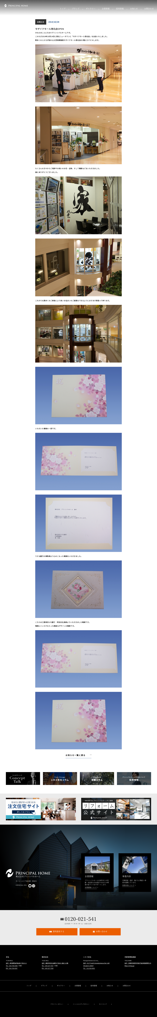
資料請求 (126, 990)
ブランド (75, 9)
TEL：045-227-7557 (48, 966)
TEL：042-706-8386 (12, 966)
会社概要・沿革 (78, 994)
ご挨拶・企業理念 (77, 990)
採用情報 (120, 9)
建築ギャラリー (61, 990)
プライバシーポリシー (56, 1004)
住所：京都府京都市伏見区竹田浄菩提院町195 (138, 963)
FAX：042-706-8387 (12, 968)
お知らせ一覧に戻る (75, 755)
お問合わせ (149, 9)
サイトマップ (103, 1004)
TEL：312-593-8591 (89, 968)
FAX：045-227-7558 (47, 968)
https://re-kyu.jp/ (129, 966)
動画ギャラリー (61, 994)
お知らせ (134, 9)
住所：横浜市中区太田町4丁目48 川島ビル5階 (55, 963)
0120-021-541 (81, 919)
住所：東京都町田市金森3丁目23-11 (16, 963)
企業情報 (106, 9)
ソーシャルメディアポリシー (81, 1004)
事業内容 (78, 998)
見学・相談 (126, 994)
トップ (62, 9)
